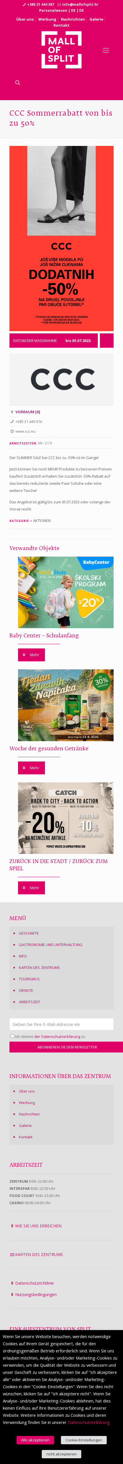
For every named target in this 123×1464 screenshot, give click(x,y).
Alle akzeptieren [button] (35, 1440)
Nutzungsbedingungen (36, 1294)
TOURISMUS (29, 979)
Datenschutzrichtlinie (34, 1283)
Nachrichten (73, 19)
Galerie (96, 19)
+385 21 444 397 (40, 4)
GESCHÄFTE (29, 933)
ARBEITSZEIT (29, 1001)
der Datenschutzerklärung (57, 1036)
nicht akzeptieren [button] (61, 1454)
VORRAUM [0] (27, 411)
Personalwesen (53, 10)
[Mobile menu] (106, 50)
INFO (23, 956)
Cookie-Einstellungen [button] (84, 1440)
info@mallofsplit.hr (80, 4)
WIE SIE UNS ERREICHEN (38, 1225)
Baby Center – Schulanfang (44, 635)
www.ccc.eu (25, 431)
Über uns (25, 19)
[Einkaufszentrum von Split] (61, 49)
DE (73, 10)
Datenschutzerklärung (89, 1422)
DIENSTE (26, 990)
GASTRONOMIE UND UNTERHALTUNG (50, 944)
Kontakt (61, 25)
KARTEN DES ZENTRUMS (39, 967)
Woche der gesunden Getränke (48, 748)
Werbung (47, 19)
